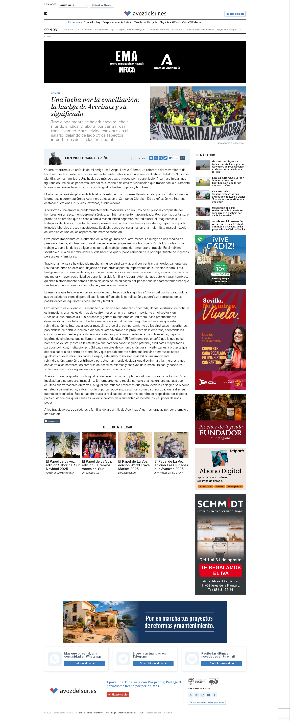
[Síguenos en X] (190, 694)
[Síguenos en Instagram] (196, 694)
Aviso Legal (111, 712)
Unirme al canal (84, 663)
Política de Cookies (128, 712)
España (87, 174)
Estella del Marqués (145, 22)
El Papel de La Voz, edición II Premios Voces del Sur (97, 465)
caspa (120, 29)
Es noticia (74, 22)
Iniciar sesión (235, 13)
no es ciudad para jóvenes (200, 29)
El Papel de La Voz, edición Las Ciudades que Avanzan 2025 (171, 465)
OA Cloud (167, 712)
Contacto (99, 712)
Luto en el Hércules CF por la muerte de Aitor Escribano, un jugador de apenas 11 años (228, 182)
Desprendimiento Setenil (117, 22)
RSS (142, 712)
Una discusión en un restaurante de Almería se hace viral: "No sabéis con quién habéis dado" (227, 212)
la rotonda (178, 29)
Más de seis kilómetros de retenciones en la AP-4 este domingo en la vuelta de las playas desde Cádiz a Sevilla (228, 225)
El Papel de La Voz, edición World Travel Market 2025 (134, 465)
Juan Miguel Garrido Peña (86, 158)
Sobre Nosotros (84, 712)
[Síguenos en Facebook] (214, 694)
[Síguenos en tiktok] (202, 694)
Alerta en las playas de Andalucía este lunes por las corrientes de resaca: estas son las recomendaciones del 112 (227, 166)
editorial (68, 29)
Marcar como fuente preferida (208, 702)
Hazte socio (120, 694)
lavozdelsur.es (91, 473)
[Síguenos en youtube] (208, 694)
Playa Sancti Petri (169, 22)
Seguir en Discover (103, 5)
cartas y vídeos (84, 29)
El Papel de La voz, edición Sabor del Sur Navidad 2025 (63, 465)
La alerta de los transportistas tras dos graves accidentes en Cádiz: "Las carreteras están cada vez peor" (228, 196)
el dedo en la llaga (104, 29)
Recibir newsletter (222, 663)
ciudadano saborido (159, 29)
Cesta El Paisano (192, 22)
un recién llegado (136, 29)
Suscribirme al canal (153, 663)
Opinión (48, 36)
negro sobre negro (227, 29)
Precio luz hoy (92, 22)
